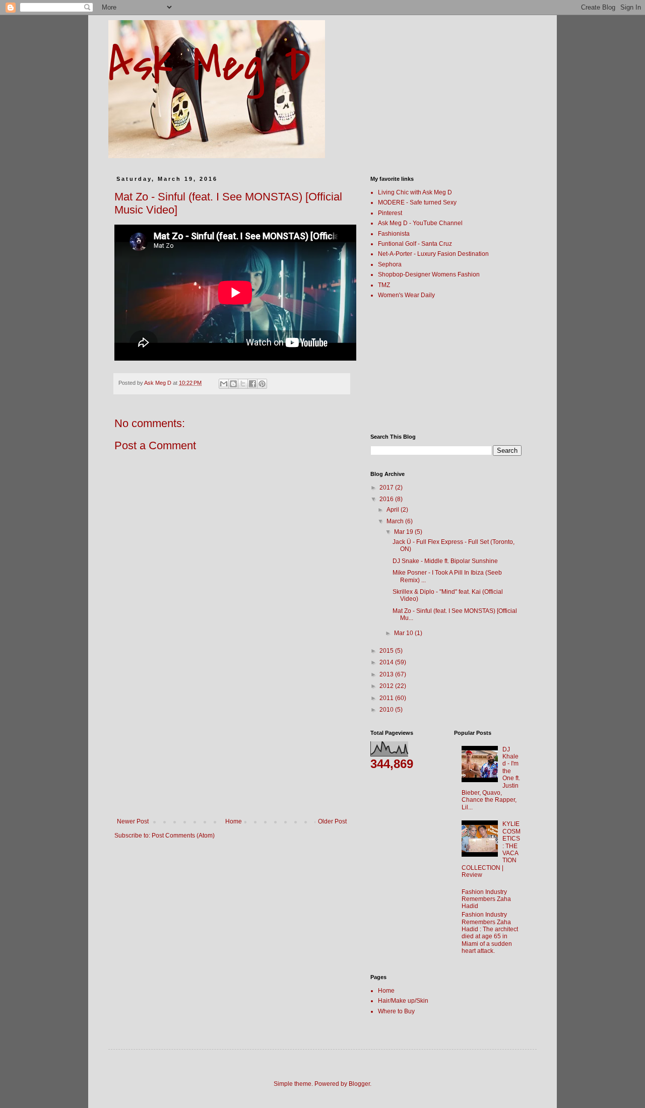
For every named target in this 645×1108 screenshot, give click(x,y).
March (395, 521)
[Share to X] (243, 384)
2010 (387, 709)
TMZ (384, 285)
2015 (387, 650)
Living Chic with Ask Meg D (415, 192)
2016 (387, 499)
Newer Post (133, 821)
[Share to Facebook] (252, 384)
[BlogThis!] (233, 384)
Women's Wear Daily (406, 295)
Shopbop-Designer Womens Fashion (429, 274)
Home (233, 821)
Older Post (332, 821)
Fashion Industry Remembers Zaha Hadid (486, 899)
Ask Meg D (209, 65)
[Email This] (224, 384)
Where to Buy (396, 1011)
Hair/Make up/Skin (403, 1000)
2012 (387, 685)
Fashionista (394, 233)
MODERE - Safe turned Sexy (417, 202)
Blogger (359, 1083)
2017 (387, 487)
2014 (387, 662)
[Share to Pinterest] (262, 384)
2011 (387, 698)
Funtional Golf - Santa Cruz (415, 243)
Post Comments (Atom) (183, 835)
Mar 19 (404, 531)
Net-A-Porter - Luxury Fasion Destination (433, 253)
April (393, 509)
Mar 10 (404, 633)
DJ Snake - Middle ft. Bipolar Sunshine (445, 561)
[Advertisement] (231, 742)
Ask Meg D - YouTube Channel (420, 223)
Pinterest (390, 213)
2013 (387, 674)
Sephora (390, 264)
